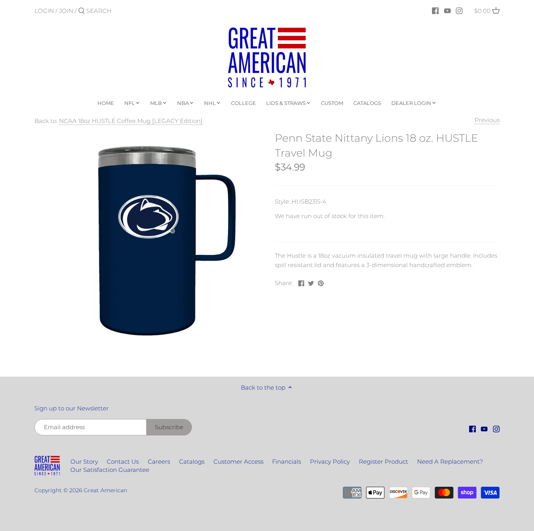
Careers (159, 461)
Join (66, 10)
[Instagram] (459, 10)
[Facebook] (435, 10)
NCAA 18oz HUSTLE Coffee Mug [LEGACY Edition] (130, 121)
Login (44, 10)
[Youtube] (447, 10)
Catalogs (191, 461)
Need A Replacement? (450, 461)
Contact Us (123, 461)
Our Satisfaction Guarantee (109, 469)
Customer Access (238, 461)
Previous (487, 120)
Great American (105, 490)
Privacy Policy (330, 461)
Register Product (383, 461)
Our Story (84, 461)
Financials (286, 461)
